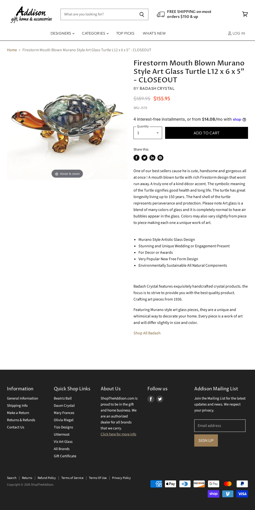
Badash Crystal (157, 88)
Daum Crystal (64, 405)
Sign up (206, 440)
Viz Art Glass (63, 441)
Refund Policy (47, 478)
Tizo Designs (63, 427)
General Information (22, 398)
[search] (98, 14)
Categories (94, 33)
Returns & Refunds (21, 420)
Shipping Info (17, 405)
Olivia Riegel (63, 420)
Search (11, 478)
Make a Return (18, 412)
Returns (27, 478)
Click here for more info (118, 434)
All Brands (61, 449)
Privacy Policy (121, 478)
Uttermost (61, 434)
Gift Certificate (65, 456)
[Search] (141, 14)
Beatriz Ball (63, 398)
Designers (61, 33)
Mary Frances (64, 412)
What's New (154, 33)
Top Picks (125, 33)
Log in (238, 33)
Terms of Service (72, 478)
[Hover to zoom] (67, 119)
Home (12, 50)
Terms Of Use (98, 478)
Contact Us (15, 427)
